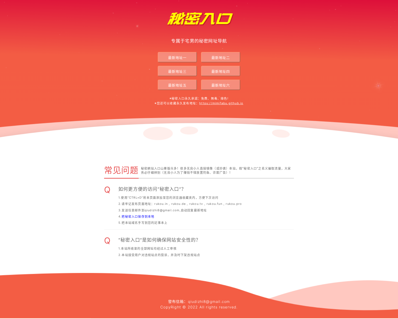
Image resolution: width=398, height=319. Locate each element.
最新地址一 (177, 57)
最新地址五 (177, 85)
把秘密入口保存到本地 (138, 216)
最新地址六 (220, 85)
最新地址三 (177, 71)
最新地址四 (220, 71)
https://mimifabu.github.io (221, 103)
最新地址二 (220, 57)
